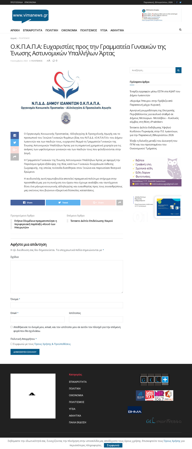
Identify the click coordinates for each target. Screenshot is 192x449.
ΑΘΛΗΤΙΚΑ (117, 30)
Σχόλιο (14, 257)
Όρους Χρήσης (172, 441)
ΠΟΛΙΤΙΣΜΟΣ (88, 30)
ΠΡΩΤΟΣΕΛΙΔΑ (16, 2)
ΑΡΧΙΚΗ (15, 30)
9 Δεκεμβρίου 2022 (19, 60)
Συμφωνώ (113, 445)
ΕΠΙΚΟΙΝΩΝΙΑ (30, 2)
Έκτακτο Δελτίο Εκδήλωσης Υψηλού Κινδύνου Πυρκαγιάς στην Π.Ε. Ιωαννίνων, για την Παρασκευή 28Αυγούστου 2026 (154, 131)
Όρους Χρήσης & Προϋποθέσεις (52, 344)
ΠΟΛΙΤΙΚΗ (51, 30)
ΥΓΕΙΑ (103, 30)
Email (14, 313)
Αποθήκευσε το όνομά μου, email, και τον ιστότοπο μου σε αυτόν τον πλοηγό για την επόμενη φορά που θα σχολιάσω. (67, 329)
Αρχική (13, 38)
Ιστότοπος (75, 313)
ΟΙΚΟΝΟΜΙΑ (69, 30)
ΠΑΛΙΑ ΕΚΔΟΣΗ (77, 422)
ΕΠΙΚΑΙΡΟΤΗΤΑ (32, 30)
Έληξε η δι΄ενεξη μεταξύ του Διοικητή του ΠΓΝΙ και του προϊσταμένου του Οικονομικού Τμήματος (153, 144)
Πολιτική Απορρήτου (23, 339)
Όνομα (15, 299)
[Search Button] (179, 70)
